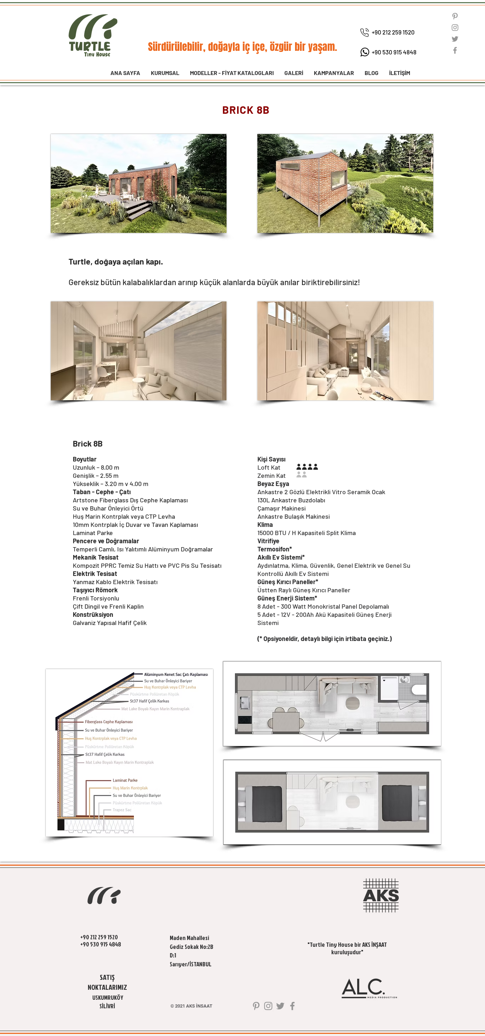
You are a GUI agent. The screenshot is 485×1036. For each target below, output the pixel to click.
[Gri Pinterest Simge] (455, 16)
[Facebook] (455, 50)
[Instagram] (455, 27)
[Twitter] (455, 38)
